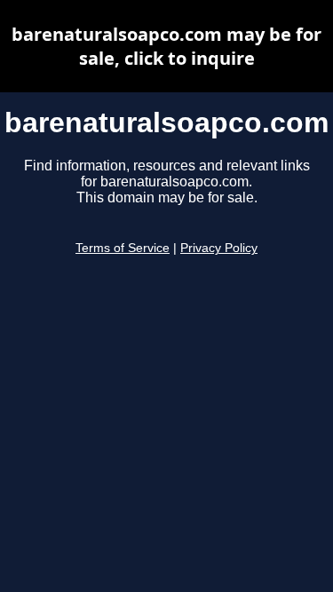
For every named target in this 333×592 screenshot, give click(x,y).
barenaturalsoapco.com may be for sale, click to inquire (166, 46)
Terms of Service (122, 248)
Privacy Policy (219, 248)
